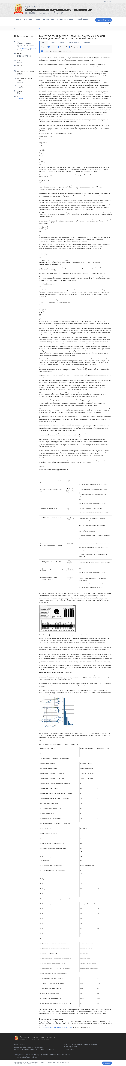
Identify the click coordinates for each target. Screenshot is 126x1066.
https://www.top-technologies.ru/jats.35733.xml (24, 99)
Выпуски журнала (27, 28)
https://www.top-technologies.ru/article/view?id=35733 (26, 47)
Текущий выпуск (82, 19)
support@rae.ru (39, 1047)
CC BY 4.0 (23, 93)
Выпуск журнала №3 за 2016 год (42, 28)
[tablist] (75, 43)
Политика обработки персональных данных (25, 1057)
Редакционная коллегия (45, 19)
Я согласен (106, 1063)
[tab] (43, 43)
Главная (19, 19)
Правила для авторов (65, 19)
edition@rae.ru (50, 1049)
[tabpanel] (75, 49)
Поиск (25, 23)
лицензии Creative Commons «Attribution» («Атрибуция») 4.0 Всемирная (52, 1054)
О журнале (28, 19)
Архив (18, 23)
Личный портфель (104, 20)
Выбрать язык (107, 1)
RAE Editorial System (50, 1056)
